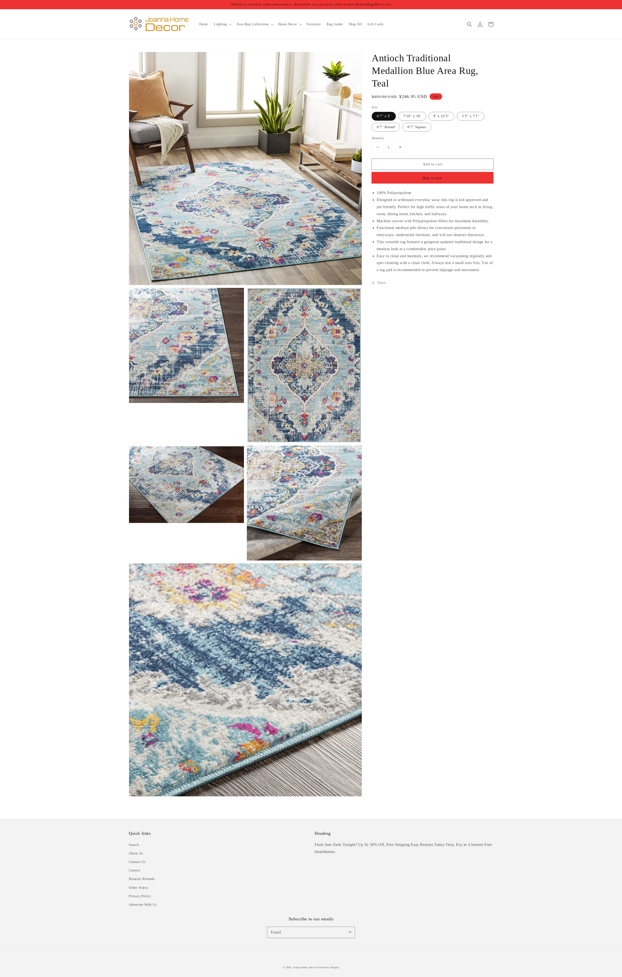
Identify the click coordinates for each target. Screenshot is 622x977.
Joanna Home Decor (304, 967)
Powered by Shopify (327, 967)
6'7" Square (416, 127)
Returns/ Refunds (142, 879)
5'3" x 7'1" (470, 116)
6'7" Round (386, 127)
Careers (134, 870)
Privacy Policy (140, 896)
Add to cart (432, 164)
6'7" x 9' (384, 116)
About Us (136, 853)
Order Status (138, 887)
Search (134, 845)
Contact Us (137, 862)
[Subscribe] (349, 932)
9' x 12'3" (441, 116)
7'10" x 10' (412, 116)
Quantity (378, 138)
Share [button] (381, 282)
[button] (469, 24)
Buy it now (432, 178)
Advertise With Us (142, 904)
